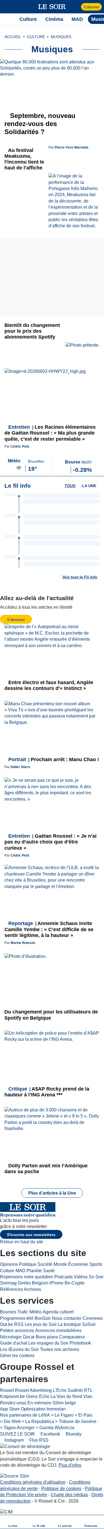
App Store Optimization (22, 1409)
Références (11, 1289)
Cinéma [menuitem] (54, 19)
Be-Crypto (75, 1283)
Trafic (22, 1311)
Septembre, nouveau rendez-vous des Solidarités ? (39, 123)
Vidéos (81, 1276)
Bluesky (73, 1434)
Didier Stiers (20, 767)
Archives (32, 1289)
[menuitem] (13, 1522)
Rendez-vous (13, 1402)
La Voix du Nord (66, 1396)
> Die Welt (10, 1421)
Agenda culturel (58, 1311)
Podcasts (63, 1276)
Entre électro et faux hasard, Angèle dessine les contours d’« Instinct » (48, 685)
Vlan (87, 1396)
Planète (34, 1270)
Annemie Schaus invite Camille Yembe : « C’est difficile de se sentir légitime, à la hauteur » (48, 929)
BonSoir (43, 1318)
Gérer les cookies (17, 1355)
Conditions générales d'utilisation (32, 1482)
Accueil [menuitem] (12, 36)
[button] (7, 6)
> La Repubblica (38, 1421)
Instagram (13, 1440)
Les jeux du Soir (41, 1324)
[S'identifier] (76, 6)
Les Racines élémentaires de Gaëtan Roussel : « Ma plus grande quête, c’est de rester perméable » (50, 433)
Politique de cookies (61, 1488)
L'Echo (60, 1390)
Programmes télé (17, 1318)
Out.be (6, 1324)
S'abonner (91, 7)
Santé (49, 1270)
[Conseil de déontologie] (25, 1446)
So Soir (96, 1276)
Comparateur (72, 1337)
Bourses (8, 1311)
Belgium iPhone (48, 1283)
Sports (95, 1264)
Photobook (80, 1343)
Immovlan (56, 1409)
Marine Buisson (23, 943)
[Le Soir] (52, 6)
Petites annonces (17, 1330)
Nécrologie (11, 1337)
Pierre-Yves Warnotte (71, 147)
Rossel (7, 1390)
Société (44, 1264)
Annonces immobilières (58, 1330)
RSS (19, 1324)
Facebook (49, 1434)
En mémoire (39, 1402)
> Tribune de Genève (76, 1421)
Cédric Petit (20, 446)
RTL (88, 1390)
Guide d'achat (13, 1343)
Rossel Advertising (33, 1390)
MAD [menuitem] (77, 19)
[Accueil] (7, 19)
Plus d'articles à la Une (52, 1193)
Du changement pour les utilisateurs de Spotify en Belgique (51, 1014)
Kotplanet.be (12, 1396)
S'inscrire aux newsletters (31, 1234)
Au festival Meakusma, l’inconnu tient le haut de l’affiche (24, 159)
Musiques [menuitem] (61, 36)
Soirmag (8, 1283)
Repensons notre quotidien (26, 1276)
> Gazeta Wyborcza (55, 1427)
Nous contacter (67, 1318)
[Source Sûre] (14, 1476)
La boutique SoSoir (77, 1324)
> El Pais (83, 1415)
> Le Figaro (62, 1415)
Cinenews (93, 1318)
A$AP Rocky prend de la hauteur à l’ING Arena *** (46, 1092)
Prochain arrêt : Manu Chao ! (53, 759)
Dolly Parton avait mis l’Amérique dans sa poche (46, 1168)
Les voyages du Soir (48, 1343)
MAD (21, 1270)
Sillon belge (64, 1402)
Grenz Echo (37, 1396)
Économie (78, 1264)
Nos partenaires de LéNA (25, 1415)
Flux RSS (38, 1440)
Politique (27, 1264)
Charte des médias (69, 1494)
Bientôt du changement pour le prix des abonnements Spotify (32, 331)
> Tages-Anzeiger (17, 1427)
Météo (35, 1311)
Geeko (24, 1283)
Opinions (9, 1264)
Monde (60, 1264)
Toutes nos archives (59, 1349)
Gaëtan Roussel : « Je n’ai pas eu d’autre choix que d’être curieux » (50, 841)
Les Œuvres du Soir (19, 1349)
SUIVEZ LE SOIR (17, 1434)
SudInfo (75, 1390)
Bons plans (47, 1337)
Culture (7, 1270)
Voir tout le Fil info (79, 577)
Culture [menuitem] (28, 19)
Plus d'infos (70, 1465)
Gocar (29, 1337)
